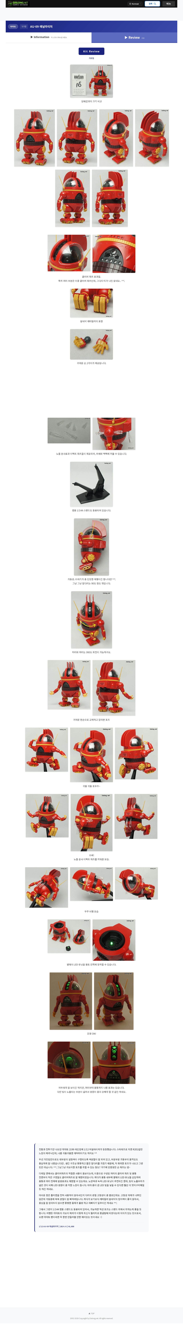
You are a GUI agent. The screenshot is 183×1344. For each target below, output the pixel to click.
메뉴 (168, 3)
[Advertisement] (91, 14)
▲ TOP (91, 1313)
